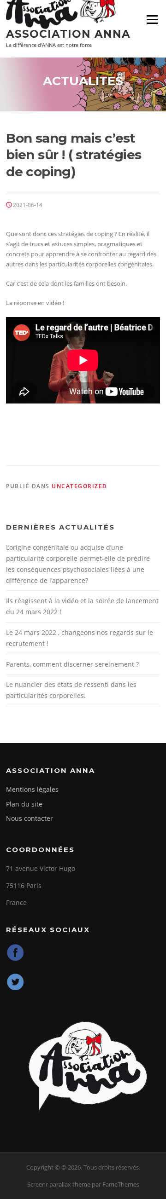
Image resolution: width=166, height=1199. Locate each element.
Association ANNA (68, 34)
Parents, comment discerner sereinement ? (72, 664)
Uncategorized (79, 486)
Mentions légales (32, 789)
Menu (152, 19)
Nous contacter (29, 818)
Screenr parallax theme (58, 1184)
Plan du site (24, 804)
